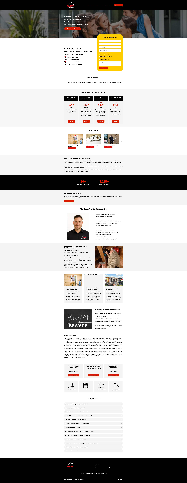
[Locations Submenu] (99, 5)
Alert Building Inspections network (90, 473)
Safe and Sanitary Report (104, 59)
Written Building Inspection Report (106, 54)
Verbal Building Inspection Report (106, 56)
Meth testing (102, 57)
